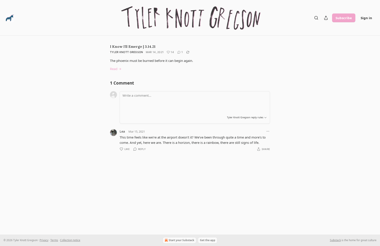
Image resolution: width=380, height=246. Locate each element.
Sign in (366, 18)
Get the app (207, 240)
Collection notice (70, 240)
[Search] (316, 17)
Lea (122, 131)
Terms (54, 240)
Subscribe (344, 18)
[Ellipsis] (267, 131)
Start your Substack (181, 240)
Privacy (44, 240)
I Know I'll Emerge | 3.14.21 (132, 46)
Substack (335, 240)
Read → (115, 69)
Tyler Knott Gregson (126, 52)
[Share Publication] (326, 17)
